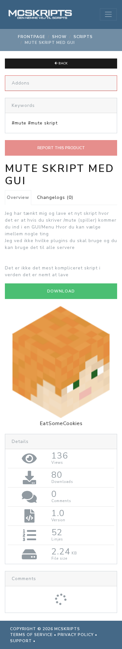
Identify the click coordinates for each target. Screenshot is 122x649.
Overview (18, 197)
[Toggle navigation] (108, 14)
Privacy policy (76, 634)
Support (21, 640)
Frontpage (31, 36)
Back (63, 63)
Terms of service (31, 634)
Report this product (61, 147)
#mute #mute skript (35, 123)
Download (61, 291)
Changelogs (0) (55, 197)
